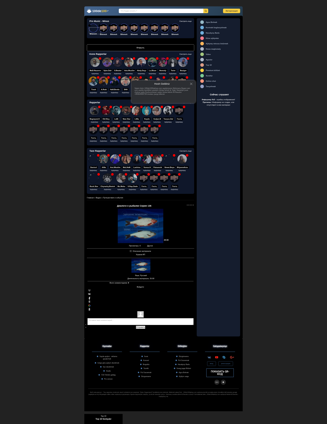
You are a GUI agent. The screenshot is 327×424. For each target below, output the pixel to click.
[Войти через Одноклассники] (89, 309)
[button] (231, 11)
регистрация (225, 363)
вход (211, 363)
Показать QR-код (220, 373)
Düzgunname (146, 376)
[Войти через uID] (89, 290)
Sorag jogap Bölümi (184, 368)
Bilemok (103, 34)
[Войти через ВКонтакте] (89, 294)
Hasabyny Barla (184, 364)
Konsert (146, 360)
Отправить (140, 327)
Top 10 (103, 416)
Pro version (108, 379)
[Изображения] (141, 266)
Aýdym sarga (184, 376)
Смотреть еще (185, 21)
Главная (90, 198)
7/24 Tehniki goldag (108, 375)
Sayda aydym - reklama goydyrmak (108, 357)
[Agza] (93, 159)
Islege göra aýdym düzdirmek (108, 363)
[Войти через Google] (89, 305)
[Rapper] (95, 62)
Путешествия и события (113, 198)
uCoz (163, 407)
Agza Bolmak (184, 372)
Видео (98, 198)
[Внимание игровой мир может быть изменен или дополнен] (223, 382)
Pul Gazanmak (146, 372)
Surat (146, 356)
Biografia (146, 364)
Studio (108, 371)
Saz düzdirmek (108, 367)
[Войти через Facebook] (89, 298)
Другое (150, 246)
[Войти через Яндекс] (89, 302)
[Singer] (103, 159)
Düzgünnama (184, 356)
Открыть (140, 48)
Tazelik (146, 368)
